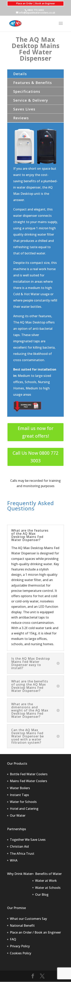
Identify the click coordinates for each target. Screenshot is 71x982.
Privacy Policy (20, 946)
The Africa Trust (22, 853)
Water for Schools (23, 802)
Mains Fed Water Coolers (28, 781)
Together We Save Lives (28, 839)
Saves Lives (24, 109)
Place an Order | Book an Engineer (35, 3)
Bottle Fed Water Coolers (29, 774)
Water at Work (46, 880)
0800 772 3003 (35, 10)
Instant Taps (19, 795)
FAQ (13, 939)
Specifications (26, 91)
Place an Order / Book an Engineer (35, 932)
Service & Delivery (30, 100)
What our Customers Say (28, 918)
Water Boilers (20, 788)
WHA (13, 860)
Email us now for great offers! (35, 432)
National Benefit (22, 925)
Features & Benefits (32, 82)
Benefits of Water (48, 874)
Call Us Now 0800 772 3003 (35, 457)
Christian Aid (19, 846)
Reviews (21, 118)
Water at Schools (48, 887)
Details (20, 73)
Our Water (17, 815)
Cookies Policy (20, 953)
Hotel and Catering (24, 808)
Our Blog (42, 894)
